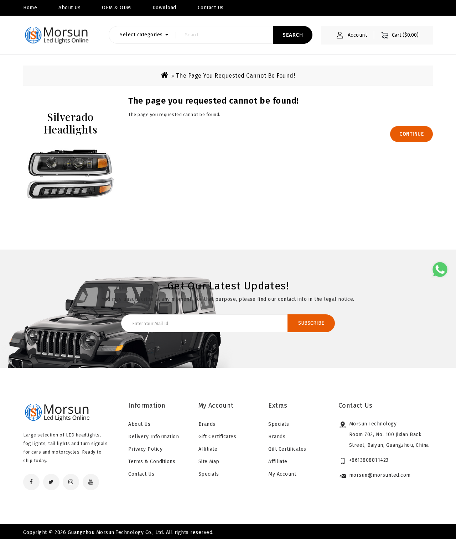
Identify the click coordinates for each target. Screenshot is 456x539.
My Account (282, 474)
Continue (411, 134)
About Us (69, 8)
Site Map (208, 462)
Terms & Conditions (151, 462)
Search (293, 35)
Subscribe (311, 323)
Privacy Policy (145, 449)
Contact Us (141, 474)
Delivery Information (153, 437)
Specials (208, 474)
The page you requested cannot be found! (235, 75)
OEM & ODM (116, 8)
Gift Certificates (217, 437)
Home (30, 8)
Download (164, 8)
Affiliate (208, 449)
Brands (207, 424)
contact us (211, 8)
